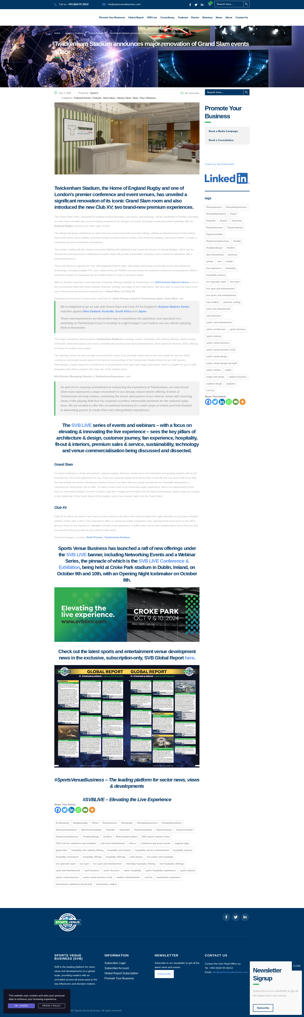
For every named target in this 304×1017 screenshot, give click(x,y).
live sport (84, 863)
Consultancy (167, 17)
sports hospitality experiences (160, 870)
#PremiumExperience (66, 829)
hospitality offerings (116, 857)
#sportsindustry (164, 829)
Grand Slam (61, 850)
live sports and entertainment (221, 295)
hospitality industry (182, 850)
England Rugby (182, 843)
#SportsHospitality (143, 829)
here (189, 658)
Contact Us (242, 17)
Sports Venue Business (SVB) (97, 877)
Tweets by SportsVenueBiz (219, 164)
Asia (219, 261)
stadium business (238, 376)
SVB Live (152, 17)
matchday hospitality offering (140, 863)
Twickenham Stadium (117, 537)
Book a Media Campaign (223, 131)
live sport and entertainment (107, 863)
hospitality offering (92, 857)
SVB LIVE (81, 425)
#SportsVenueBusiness (67, 836)
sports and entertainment (219, 322)
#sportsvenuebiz (184, 829)
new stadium (212, 302)
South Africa (123, 311)
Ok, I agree (21, 1006)
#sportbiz (110, 829)
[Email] (85, 810)
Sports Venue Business (67, 877)
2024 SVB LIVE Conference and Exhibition (76, 843)
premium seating (231, 302)
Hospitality (231, 268)
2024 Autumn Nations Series (172, 282)
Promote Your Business (112, 17)
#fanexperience (214, 207)
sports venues (213, 370)
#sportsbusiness (214, 227)
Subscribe (263, 1007)
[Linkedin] (71, 810)
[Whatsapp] (78, 810)
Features (183, 17)
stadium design (214, 383)
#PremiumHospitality (91, 829)
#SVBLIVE (107, 836)
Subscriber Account (116, 968)
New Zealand (91, 311)
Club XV (132, 843)
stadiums (230, 383)
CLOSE (296, 966)
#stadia (237, 241)
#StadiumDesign (91, 836)
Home (57, 33)
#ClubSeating (62, 823)
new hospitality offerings (171, 863)
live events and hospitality (160, 857)
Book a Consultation (221, 140)
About (228, 17)
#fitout (95, 823)
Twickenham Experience (168, 877)
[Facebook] (58, 810)
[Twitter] (65, 810)
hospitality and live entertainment (152, 850)
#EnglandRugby (80, 823)
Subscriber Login (115, 963)
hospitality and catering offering (87, 850)
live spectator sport (65, 863)
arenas (209, 261)
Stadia (228, 370)
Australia (108, 311)
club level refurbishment (112, 843)
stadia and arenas (215, 376)
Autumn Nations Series (173, 306)
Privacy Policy (51, 1006)
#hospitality (127, 823)
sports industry (187, 870)
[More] (92, 810)
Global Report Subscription (121, 973)
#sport (233, 213)
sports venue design (216, 356)
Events (195, 17)
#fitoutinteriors (110, 823)
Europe (229, 261)
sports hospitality (132, 870)
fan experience (213, 268)
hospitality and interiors (119, 850)
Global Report (136, 17)
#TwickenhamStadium (126, 836)
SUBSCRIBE (164, 974)
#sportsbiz (124, 829)
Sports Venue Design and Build (221, 363)
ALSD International (215, 254)
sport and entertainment (68, 870)
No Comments (192, 93)
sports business (111, 870)
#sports (223, 220)
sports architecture (215, 329)
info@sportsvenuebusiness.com (124, 4)
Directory (207, 17)
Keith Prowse (94, 537)
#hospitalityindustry (172, 823)
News (219, 17)
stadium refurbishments (128, 877)
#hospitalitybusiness (147, 823)
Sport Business (91, 870)
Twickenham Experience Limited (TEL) (74, 884)
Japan (142, 311)
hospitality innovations (67, 857)
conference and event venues (156, 843)
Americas (232, 254)
